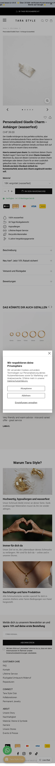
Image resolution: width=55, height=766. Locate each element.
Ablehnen (26, 395)
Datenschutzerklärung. (17, 381)
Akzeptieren (26, 388)
